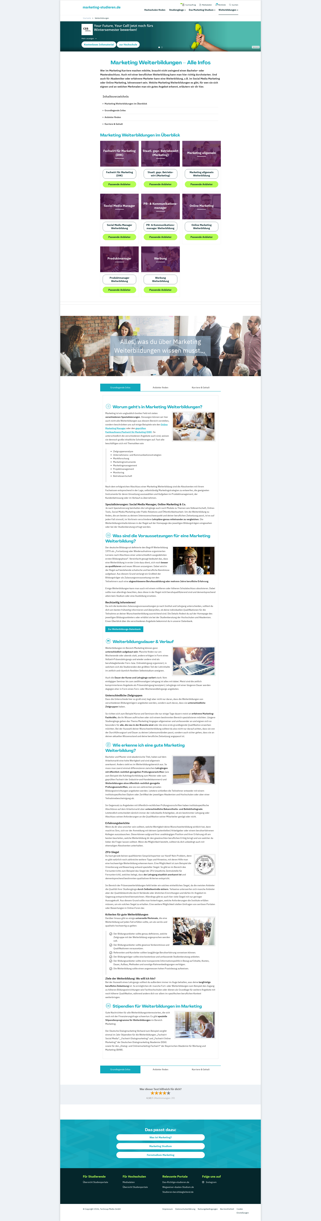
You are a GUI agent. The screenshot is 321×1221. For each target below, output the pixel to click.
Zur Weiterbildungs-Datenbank (124, 629)
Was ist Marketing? (160, 1137)
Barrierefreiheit (227, 1209)
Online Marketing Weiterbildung (201, 226)
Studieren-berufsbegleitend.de (177, 1191)
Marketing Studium (160, 1146)
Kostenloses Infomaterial (99, 44)
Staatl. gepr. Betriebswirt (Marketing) (160, 173)
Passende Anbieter (119, 184)
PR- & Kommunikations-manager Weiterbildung (160, 226)
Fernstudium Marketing (160, 1155)
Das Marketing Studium (201, 9)
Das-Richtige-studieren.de (175, 1182)
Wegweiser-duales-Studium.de (178, 1187)
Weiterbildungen (227, 9)
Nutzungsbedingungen (208, 1209)
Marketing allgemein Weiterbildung (202, 173)
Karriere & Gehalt (114, 124)
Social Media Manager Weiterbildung (119, 226)
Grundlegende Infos (115, 110)
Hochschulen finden (154, 9)
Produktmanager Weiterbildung (119, 279)
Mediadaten (129, 1182)
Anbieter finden (113, 117)
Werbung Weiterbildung (160, 279)
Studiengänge (176, 9)
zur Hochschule (128, 44)
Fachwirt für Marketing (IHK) (119, 173)
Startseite (87, 18)
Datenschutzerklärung (185, 1209)
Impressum (167, 1209)
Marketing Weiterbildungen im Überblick (126, 103)
